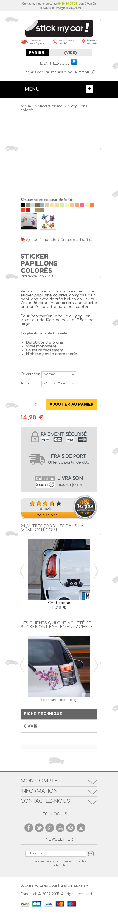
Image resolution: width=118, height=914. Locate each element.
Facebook (28, 827)
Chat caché (59, 603)
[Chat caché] (59, 570)
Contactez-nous (45, 801)
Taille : (26, 383)
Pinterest (70, 827)
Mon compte (39, 781)
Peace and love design (59, 700)
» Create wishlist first (75, 240)
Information (39, 791)
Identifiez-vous (55, 63)
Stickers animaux (52, 106)
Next (96, 571)
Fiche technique (43, 713)
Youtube (60, 827)
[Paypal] (74, 62)
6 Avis (30, 726)
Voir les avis (47, 515)
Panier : (37, 52)
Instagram (81, 827)
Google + (49, 827)
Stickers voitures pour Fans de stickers (53, 885)
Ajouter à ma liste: (42, 240)
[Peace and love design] (59, 667)
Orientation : (30, 374)
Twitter (39, 827)
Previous (21, 571)
